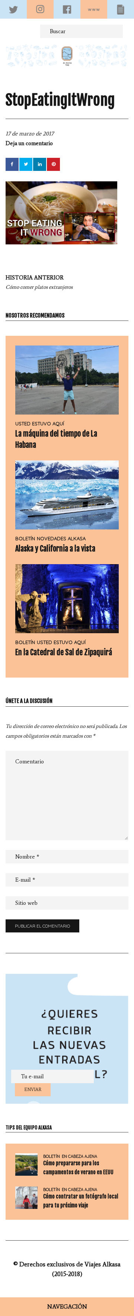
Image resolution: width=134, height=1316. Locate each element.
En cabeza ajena (79, 1156)
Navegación (67, 1306)
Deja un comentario (29, 143)
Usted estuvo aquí (39, 423)
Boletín (25, 538)
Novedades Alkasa (61, 538)
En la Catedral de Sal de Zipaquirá (63, 652)
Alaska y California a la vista (55, 548)
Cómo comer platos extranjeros (39, 282)
